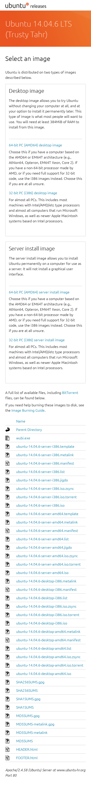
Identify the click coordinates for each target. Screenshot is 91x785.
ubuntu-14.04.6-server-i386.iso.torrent (46, 497)
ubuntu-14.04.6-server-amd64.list (42, 539)
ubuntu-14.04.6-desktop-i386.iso (41, 623)
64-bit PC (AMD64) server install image (39, 292)
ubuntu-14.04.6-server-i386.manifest (45, 463)
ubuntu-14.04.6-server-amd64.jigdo (44, 547)
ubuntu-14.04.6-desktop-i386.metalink (46, 581)
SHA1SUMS (25, 707)
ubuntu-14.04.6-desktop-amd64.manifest (48, 640)
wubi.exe (23, 438)
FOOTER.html (27, 758)
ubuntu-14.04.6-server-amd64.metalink (47, 522)
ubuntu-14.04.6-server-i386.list (40, 472)
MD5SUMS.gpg (28, 716)
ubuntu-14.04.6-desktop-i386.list (41, 598)
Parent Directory (29, 430)
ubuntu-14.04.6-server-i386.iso (40, 505)
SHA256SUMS (27, 690)
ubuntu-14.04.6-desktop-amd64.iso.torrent (49, 665)
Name (20, 421)
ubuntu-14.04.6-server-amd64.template (47, 514)
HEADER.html (27, 749)
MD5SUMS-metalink (31, 733)
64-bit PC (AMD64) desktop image (35, 145)
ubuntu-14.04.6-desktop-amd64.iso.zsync (48, 657)
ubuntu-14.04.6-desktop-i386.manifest (46, 589)
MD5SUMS (24, 741)
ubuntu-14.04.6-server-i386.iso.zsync (45, 488)
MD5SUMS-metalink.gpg (35, 724)
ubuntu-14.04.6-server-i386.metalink (45, 455)
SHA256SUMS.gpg (30, 682)
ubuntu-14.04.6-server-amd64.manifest (47, 531)
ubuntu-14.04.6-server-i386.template (45, 446)
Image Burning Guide (28, 410)
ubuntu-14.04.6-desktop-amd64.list (43, 648)
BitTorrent (70, 393)
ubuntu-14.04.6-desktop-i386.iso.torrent (47, 615)
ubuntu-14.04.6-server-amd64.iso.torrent (48, 564)
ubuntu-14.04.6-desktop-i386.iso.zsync (46, 606)
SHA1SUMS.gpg (28, 699)
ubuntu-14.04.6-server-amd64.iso (42, 573)
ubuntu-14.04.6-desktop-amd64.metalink (48, 632)
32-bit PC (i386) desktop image (33, 193)
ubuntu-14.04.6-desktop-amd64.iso (43, 674)
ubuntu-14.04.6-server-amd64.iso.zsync (47, 556)
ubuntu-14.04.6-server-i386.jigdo (42, 480)
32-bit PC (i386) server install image (37, 340)
